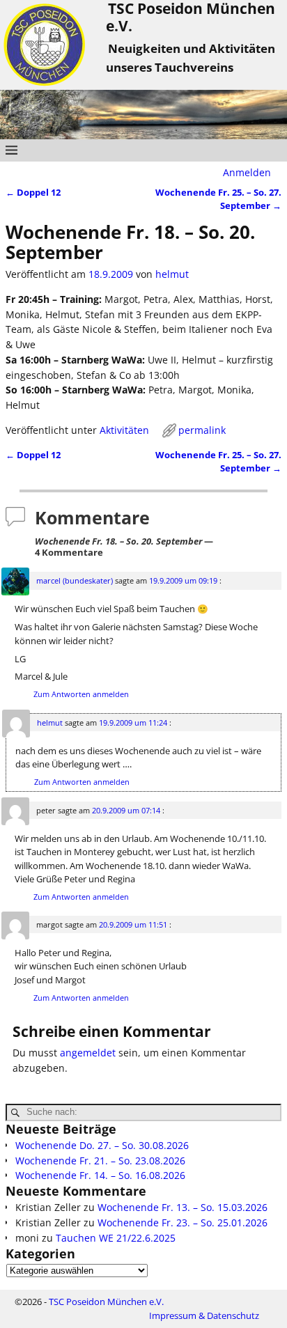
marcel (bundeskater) (74, 580)
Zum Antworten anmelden (81, 694)
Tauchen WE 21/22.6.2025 (116, 1237)
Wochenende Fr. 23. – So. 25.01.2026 (182, 1222)
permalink (202, 430)
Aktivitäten (124, 430)
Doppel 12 (33, 192)
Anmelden (247, 172)
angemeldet (88, 1052)
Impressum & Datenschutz (204, 1315)
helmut (50, 722)
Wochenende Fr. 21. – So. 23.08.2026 (100, 1160)
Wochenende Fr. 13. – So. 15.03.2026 (182, 1207)
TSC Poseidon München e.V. (106, 1301)
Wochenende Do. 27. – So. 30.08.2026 (102, 1145)
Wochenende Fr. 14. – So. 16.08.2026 (100, 1175)
